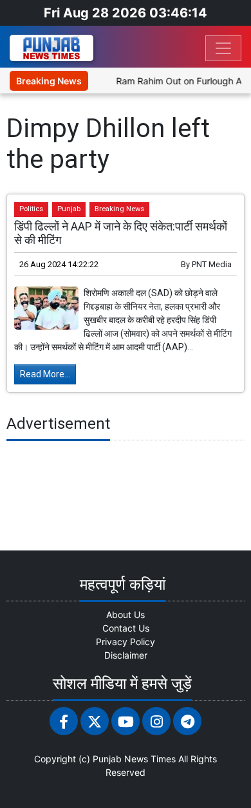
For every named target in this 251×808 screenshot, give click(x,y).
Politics (31, 209)
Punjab (68, 209)
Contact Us (125, 628)
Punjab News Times (134, 758)
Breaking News (119, 209)
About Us (125, 614)
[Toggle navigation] (223, 48)
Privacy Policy (125, 641)
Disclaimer (125, 655)
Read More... (45, 374)
